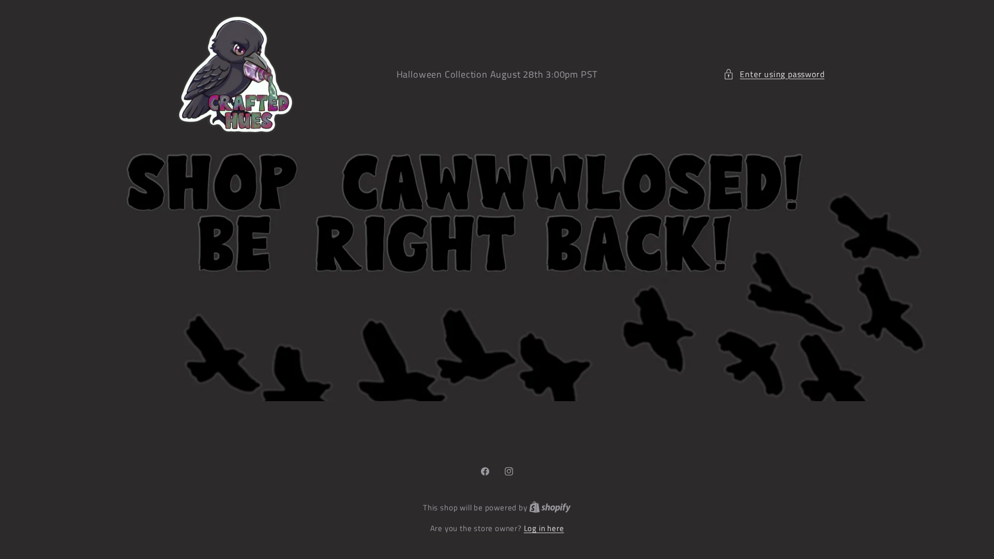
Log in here (544, 528)
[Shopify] (550, 507)
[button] (773, 74)
